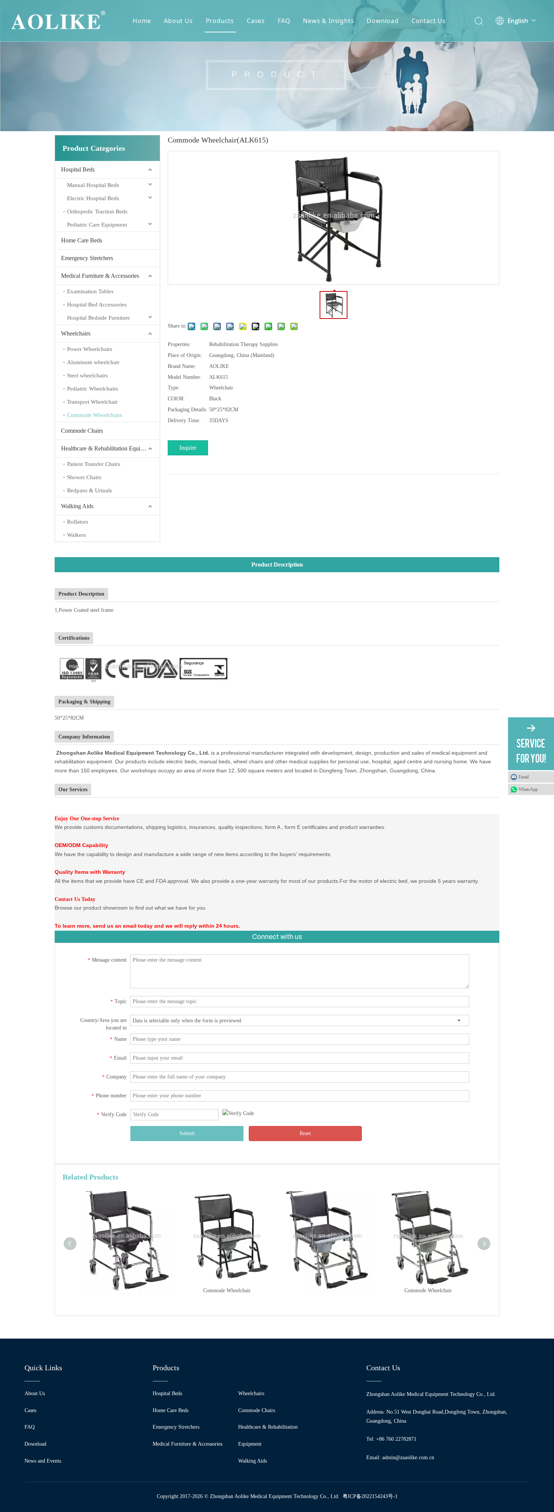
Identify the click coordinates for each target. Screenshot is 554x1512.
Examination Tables (90, 291)
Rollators (77, 522)
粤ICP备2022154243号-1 (370, 1496)
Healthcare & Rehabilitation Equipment (108, 448)
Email (524, 777)
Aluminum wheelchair (93, 362)
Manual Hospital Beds (93, 185)
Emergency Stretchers (87, 258)
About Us (178, 21)
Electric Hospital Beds (93, 198)
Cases (256, 21)
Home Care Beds (81, 240)
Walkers (76, 535)
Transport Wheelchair (92, 402)
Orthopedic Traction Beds (97, 211)
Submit (187, 1133)
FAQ (284, 21)
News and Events (42, 1461)
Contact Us (429, 21)
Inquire (187, 447)
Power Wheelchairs (89, 349)
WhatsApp (528, 789)
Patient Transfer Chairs (93, 464)
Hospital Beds (78, 169)
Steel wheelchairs (87, 375)
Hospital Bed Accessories (97, 305)
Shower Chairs (84, 477)
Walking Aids (77, 506)
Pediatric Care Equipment (97, 225)
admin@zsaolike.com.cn (408, 1457)
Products (220, 21)
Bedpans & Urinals (89, 490)
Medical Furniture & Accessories (100, 276)
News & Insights (328, 21)
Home (142, 21)
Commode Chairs (82, 430)
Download (382, 21)
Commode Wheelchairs (94, 415)
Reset (305, 1133)
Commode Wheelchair (227, 1290)
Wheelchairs (75, 333)
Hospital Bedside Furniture (98, 318)
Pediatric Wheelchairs (92, 389)
